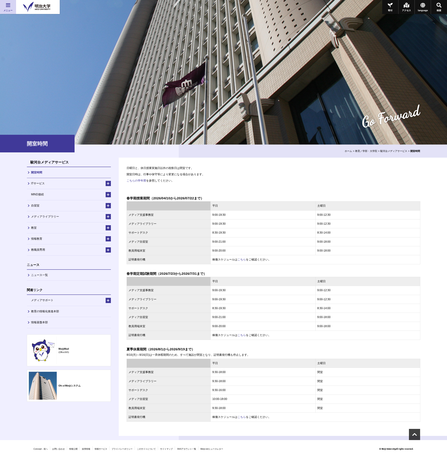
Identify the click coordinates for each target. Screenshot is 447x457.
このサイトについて (146, 449)
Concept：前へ (41, 449)
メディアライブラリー (45, 216)
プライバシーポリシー (122, 449)
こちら (241, 259)
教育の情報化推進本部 (45, 311)
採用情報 (86, 449)
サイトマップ (166, 449)
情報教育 (36, 238)
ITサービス (38, 183)
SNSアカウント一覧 (186, 449)
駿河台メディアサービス (393, 151)
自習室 (35, 205)
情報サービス (101, 449)
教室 (34, 227)
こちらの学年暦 (136, 180)
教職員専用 (38, 249)
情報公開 (73, 449)
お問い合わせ (58, 449)
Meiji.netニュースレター (211, 449)
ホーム (348, 151)
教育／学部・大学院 (366, 151)
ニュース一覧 (39, 275)
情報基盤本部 (39, 322)
